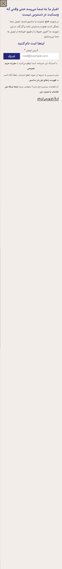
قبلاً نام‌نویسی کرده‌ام (48, 98)
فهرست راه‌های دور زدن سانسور (42, 80)
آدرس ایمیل (31, 50)
